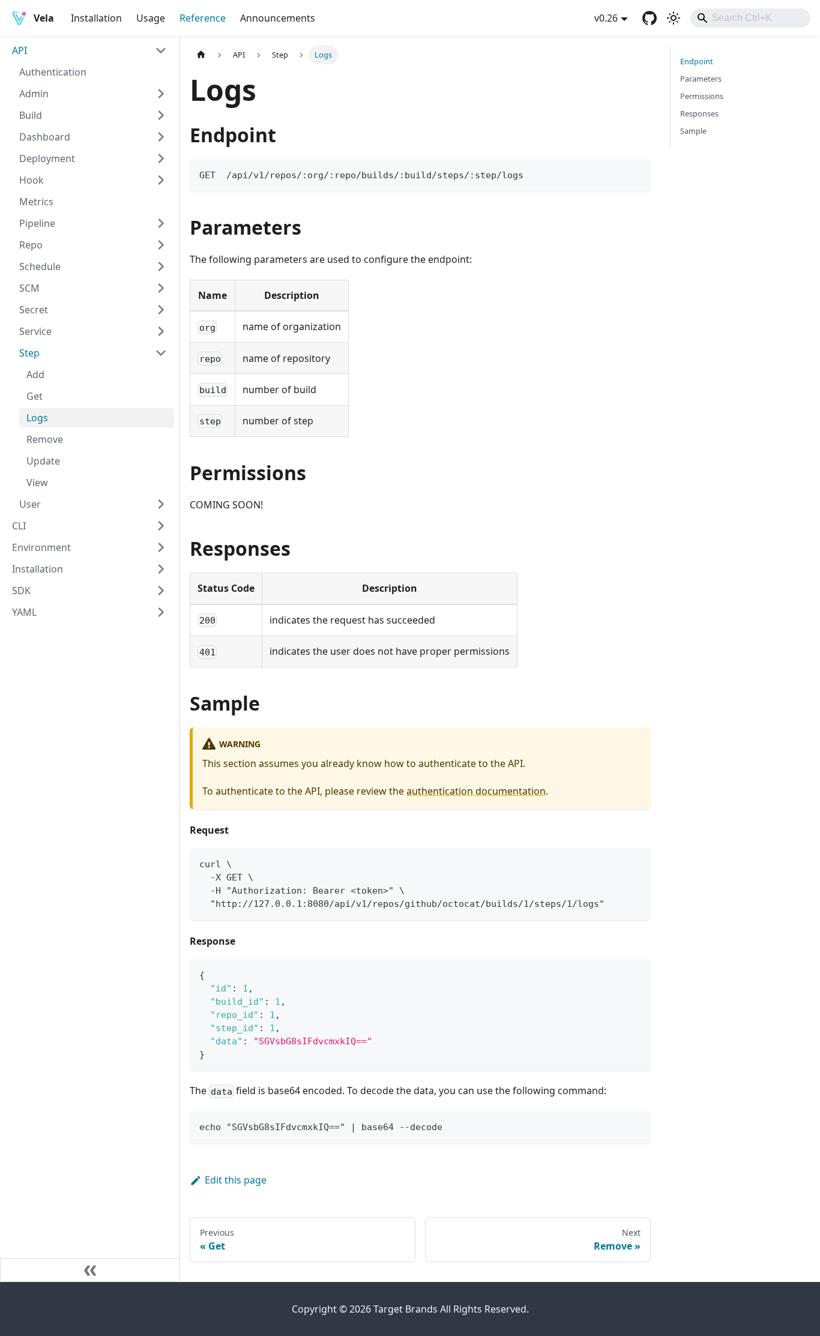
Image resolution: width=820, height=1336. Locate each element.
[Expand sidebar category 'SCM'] (161, 288)
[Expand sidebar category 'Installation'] (161, 569)
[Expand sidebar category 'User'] (161, 504)
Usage (150, 18)
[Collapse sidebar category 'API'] (161, 50)
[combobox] (750, 18)
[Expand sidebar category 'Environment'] (161, 547)
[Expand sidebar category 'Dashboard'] (161, 136)
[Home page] (201, 55)
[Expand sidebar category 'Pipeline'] (161, 223)
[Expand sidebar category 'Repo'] (161, 244)
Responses (699, 113)
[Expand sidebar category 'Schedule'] (161, 266)
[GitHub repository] (649, 18)
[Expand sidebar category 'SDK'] (161, 590)
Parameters (701, 78)
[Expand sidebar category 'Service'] (161, 331)
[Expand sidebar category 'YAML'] (161, 612)
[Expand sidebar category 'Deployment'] (161, 158)
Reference (202, 18)
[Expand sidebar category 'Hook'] (161, 180)
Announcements (277, 18)
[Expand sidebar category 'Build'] (161, 115)
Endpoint (696, 61)
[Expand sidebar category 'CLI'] (161, 525)
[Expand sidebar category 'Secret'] (161, 309)
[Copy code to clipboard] (636, 174)
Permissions (701, 96)
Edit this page (236, 1180)
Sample (693, 130)
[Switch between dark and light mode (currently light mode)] (673, 18)
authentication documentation (476, 791)
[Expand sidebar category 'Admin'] (161, 93)
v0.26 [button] (606, 18)
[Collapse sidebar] (90, 1270)
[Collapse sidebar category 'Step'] (161, 353)
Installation (96, 18)
